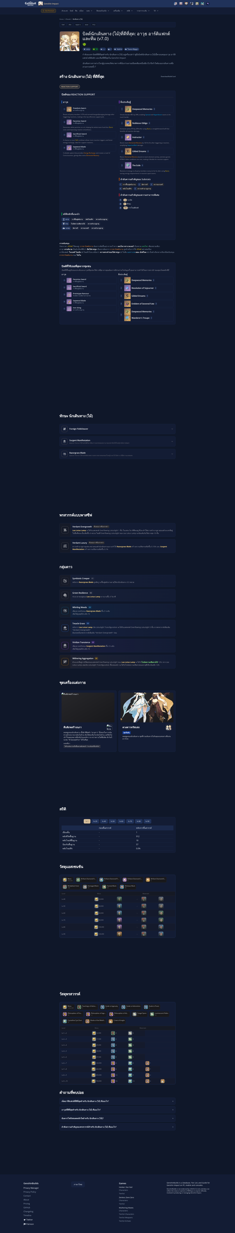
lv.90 (147, 821)
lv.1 (87, 821)
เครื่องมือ (116, 11)
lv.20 (95, 821)
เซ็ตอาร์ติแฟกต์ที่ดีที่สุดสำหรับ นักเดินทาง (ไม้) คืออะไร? (117, 1101)
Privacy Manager (31, 1188)
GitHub (27, 1207)
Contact (27, 1195)
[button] (88, 707)
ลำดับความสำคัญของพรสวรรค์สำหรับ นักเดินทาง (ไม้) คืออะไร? (117, 1127)
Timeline (27, 1215)
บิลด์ (71, 11)
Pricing (27, 1203)
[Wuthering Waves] (191, 3)
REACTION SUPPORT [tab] (69, 86)
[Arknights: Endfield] (197, 3)
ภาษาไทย (78, 1184)
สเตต (86, 25)
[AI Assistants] (208, 3)
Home (61, 19)
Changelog (28, 1211)
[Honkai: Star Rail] (181, 3)
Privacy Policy (30, 1192)
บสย (88, 11)
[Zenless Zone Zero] (186, 3)
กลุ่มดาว (78, 25)
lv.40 (104, 821)
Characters (123, 1190)
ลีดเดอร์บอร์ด (101, 11)
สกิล (70, 25)
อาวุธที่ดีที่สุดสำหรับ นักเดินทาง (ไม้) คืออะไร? (117, 1109)
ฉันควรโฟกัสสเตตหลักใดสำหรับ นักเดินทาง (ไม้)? (117, 1118)
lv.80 (139, 821)
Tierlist (122, 1193)
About (26, 1199)
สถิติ (128, 11)
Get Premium (49, 11)
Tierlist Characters (126, 1214)
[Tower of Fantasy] (175, 3)
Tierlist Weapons (126, 1217)
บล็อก (81, 11)
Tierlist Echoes (125, 1221)
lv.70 (130, 821)
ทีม (76, 11)
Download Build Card (168, 76)
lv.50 (113, 821)
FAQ (93, 25)
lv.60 (121, 821)
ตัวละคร (65, 11)
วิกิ (155, 11)
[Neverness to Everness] (202, 3)
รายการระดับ (142, 11)
